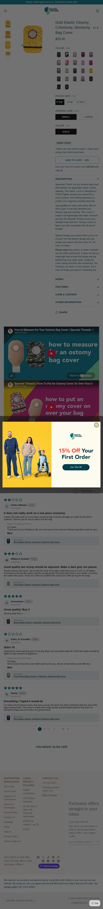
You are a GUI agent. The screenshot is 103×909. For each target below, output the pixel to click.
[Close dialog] (96, 425)
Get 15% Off (76, 467)
